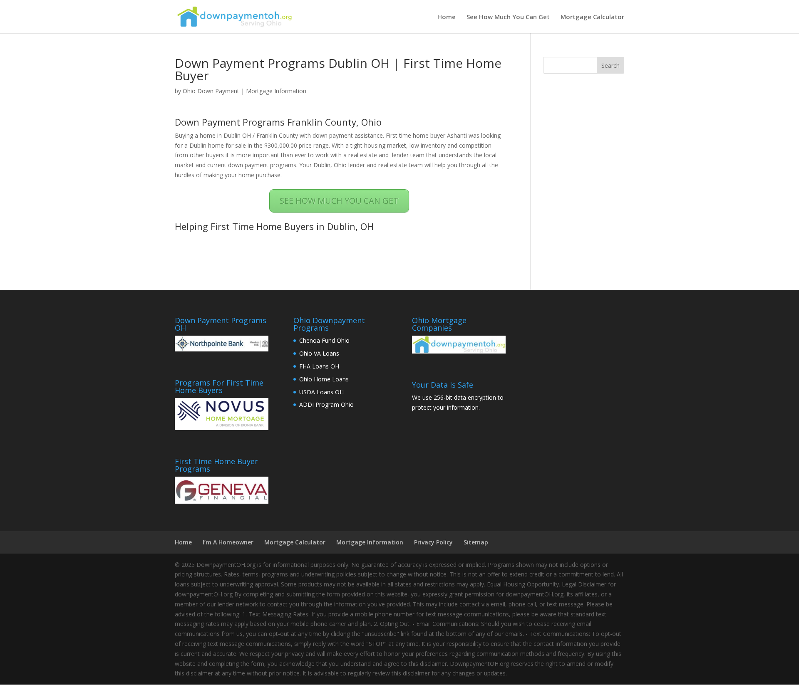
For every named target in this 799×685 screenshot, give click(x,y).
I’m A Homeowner (228, 542)
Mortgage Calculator (592, 17)
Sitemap (476, 542)
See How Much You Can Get (508, 17)
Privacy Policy (433, 542)
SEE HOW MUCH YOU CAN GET (339, 200)
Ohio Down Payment (211, 91)
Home (446, 17)
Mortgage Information (276, 91)
